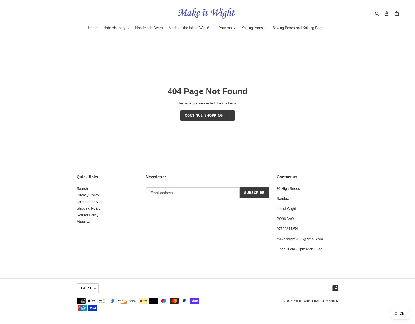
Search (82, 189)
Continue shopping (204, 115)
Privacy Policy (88, 195)
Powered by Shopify (325, 301)
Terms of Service (90, 202)
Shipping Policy (89, 208)
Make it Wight (302, 301)
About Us (84, 222)
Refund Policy (87, 215)
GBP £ (86, 288)
